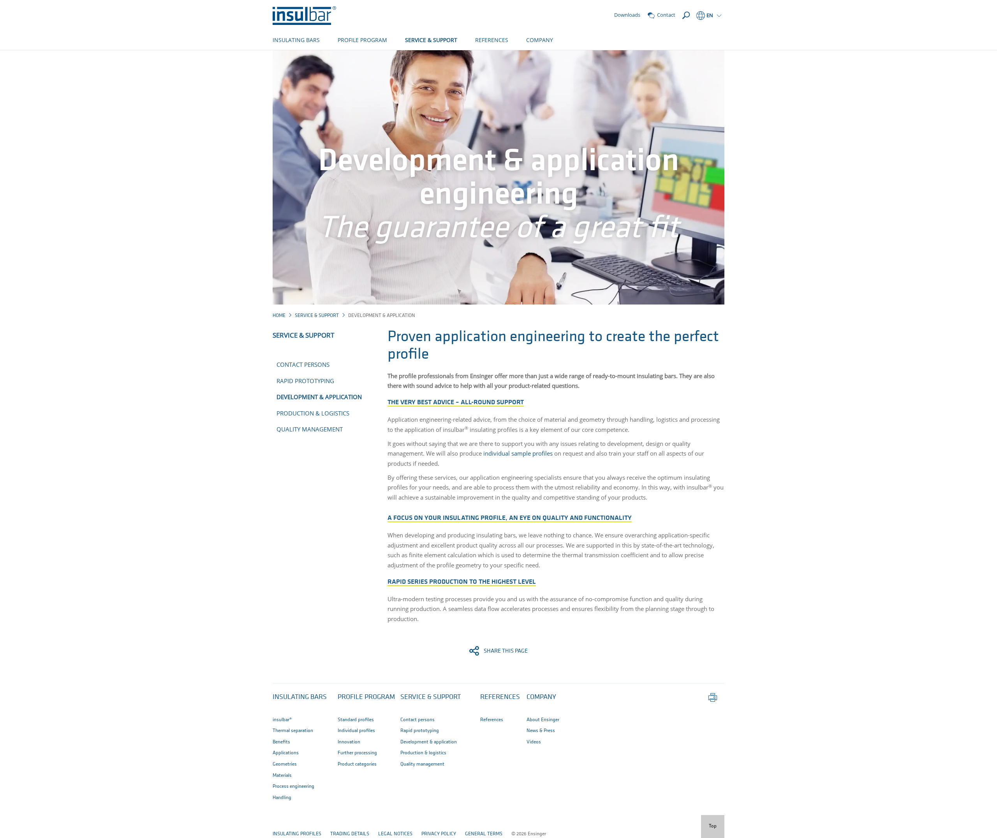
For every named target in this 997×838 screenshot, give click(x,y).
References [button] (500, 697)
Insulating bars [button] (300, 697)
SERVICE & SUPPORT (431, 40)
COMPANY (539, 40)
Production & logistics (313, 413)
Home (279, 315)
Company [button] (541, 697)
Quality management (310, 429)
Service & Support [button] (430, 697)
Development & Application (319, 397)
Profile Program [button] (366, 697)
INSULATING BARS (296, 40)
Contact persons (303, 364)
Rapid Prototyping (305, 381)
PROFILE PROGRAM (362, 40)
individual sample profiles (517, 453)
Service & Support (317, 315)
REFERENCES (491, 40)
